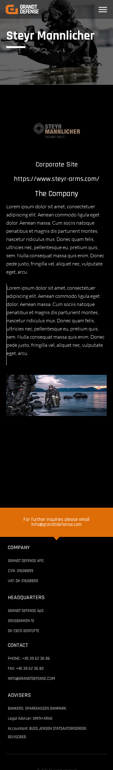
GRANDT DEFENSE (29, 9)
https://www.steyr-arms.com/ (57, 179)
